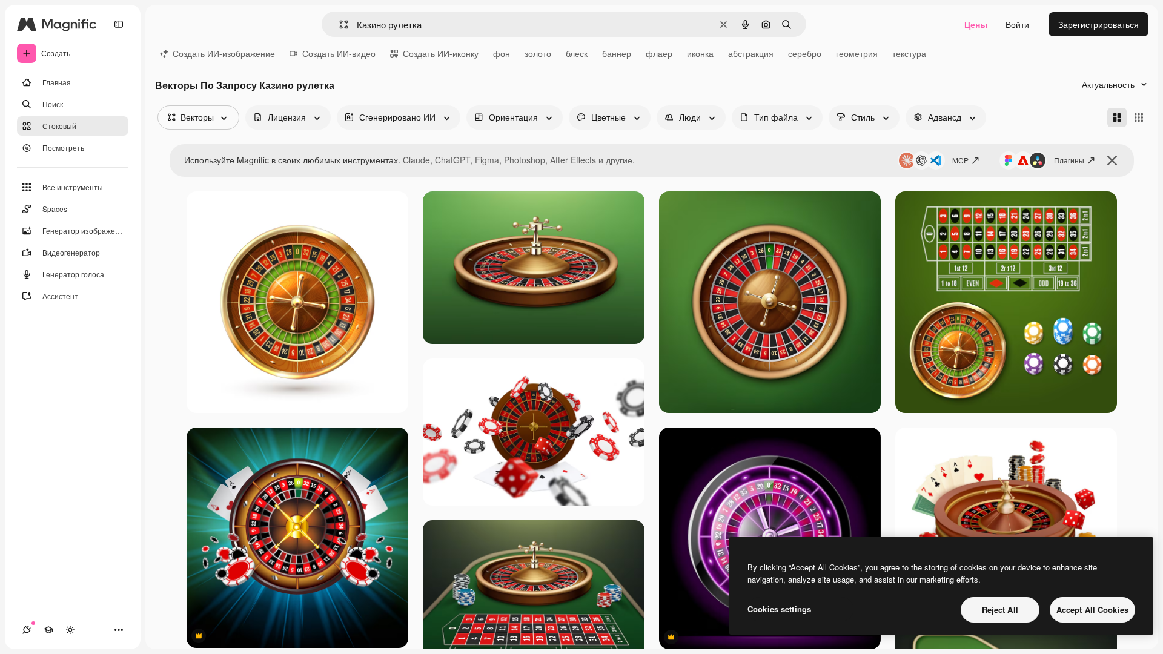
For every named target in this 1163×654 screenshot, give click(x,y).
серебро (804, 53)
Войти (1017, 24)
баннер (616, 53)
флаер (659, 53)
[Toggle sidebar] (118, 24)
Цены (975, 24)
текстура (909, 53)
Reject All (1000, 609)
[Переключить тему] (70, 629)
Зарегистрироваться (1098, 24)
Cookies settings (779, 609)
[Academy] (48, 629)
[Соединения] (26, 629)
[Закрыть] (1112, 160)
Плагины (1069, 160)
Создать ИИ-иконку (441, 53)
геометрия (857, 53)
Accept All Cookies (1092, 609)
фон (501, 53)
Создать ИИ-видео (339, 53)
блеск (577, 53)
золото (538, 53)
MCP (960, 160)
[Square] (1138, 117)
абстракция (751, 53)
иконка (700, 53)
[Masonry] (1117, 117)
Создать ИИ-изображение (224, 53)
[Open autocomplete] (339, 24)
